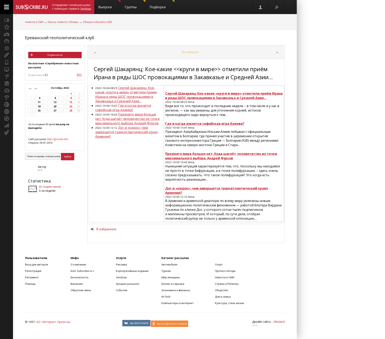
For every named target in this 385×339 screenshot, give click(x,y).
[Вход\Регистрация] (261, 7)
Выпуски (105, 7)
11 (39, 102)
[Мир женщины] (6, 55)
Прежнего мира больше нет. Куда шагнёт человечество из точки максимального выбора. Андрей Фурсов (127, 118)
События (121, 290)
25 (39, 110)
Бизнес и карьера (172, 284)
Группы (131, 7)
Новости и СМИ (34, 22)
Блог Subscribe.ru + (83, 271)
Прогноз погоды (225, 271)
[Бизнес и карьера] (6, 41)
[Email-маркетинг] (6, 133)
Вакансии (77, 284)
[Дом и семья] (6, 48)
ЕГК (40, 170)
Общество (221, 290)
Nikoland (279, 322)
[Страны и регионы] (6, 112)
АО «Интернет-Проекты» (53, 322)
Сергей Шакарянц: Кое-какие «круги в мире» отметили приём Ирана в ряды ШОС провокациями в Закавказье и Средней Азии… (126, 94)
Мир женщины (170, 277)
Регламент (32, 277)
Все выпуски (190, 52)
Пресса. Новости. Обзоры (63, 22)
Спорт (219, 264)
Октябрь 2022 (60, 88)
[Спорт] (6, 104)
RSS (79, 75)
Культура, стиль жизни (229, 303)
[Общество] (6, 90)
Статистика (39, 181)
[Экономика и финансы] (6, 126)
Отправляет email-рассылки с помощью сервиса (71, 6)
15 (70, 102)
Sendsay (121, 277)
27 (55, 110)
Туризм (166, 271)
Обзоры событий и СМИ (97, 22)
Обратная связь (81, 290)
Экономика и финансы (175, 290)
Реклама (121, 264)
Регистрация (33, 271)
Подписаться (55, 55)
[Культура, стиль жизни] (6, 76)
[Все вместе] (6, 20)
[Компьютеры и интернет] (6, 69)
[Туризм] (6, 119)
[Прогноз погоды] (6, 97)
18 (39, 106)
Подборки (158, 7)
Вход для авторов (36, 264)
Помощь (30, 284)
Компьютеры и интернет (177, 303)
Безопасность (80, 277)
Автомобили (169, 264)
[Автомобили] (6, 34)
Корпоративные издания (132, 271)
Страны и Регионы (227, 284)
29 (70, 110)
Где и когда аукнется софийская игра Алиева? (123, 107)
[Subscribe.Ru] (31, 7)
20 (55, 106)
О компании (78, 264)
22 (70, 106)
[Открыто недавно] (6, 27)
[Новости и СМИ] (6, 83)
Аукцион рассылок (127, 284)
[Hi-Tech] (6, 62)
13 (55, 102)
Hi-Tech (165, 296)
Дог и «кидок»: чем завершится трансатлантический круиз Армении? (126, 132)
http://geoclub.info (57, 139)
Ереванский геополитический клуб (59, 37)
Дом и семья (223, 296)
